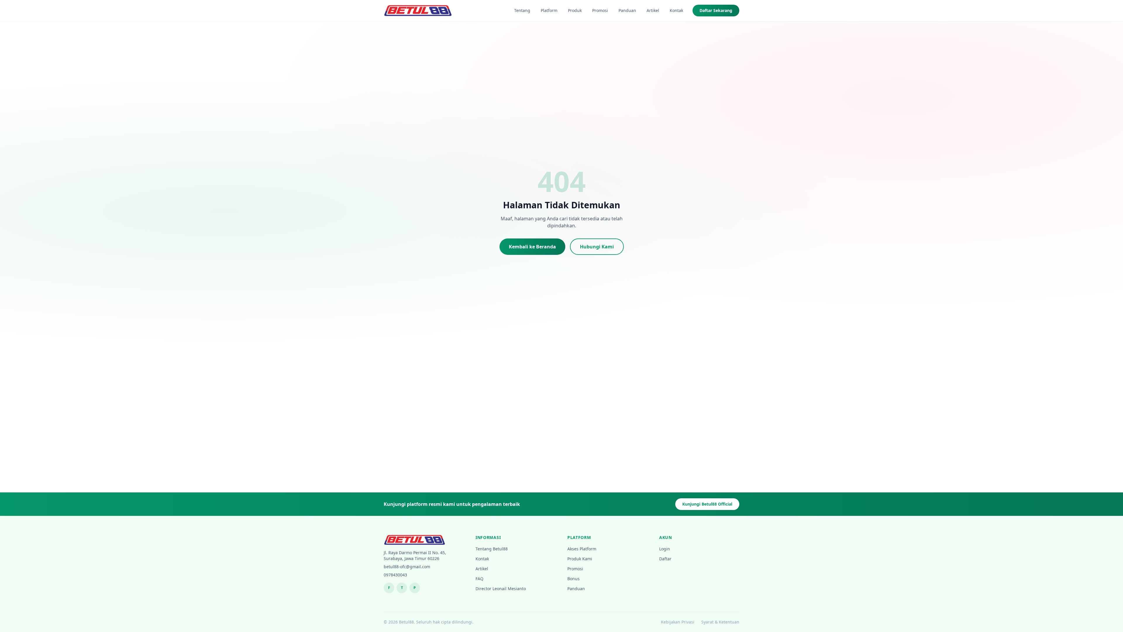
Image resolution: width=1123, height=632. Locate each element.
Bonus (573, 578)
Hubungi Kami (597, 246)
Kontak (676, 10)
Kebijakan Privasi (677, 622)
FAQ (479, 578)
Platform (549, 10)
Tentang (522, 10)
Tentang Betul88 (492, 549)
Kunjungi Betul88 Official (707, 504)
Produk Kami (579, 558)
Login (664, 549)
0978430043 (395, 575)
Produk (575, 10)
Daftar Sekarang (716, 10)
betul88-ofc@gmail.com (407, 566)
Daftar (665, 558)
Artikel (653, 10)
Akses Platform (581, 549)
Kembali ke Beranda (532, 246)
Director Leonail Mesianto (501, 588)
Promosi (600, 10)
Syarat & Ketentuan (720, 622)
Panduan (627, 10)
